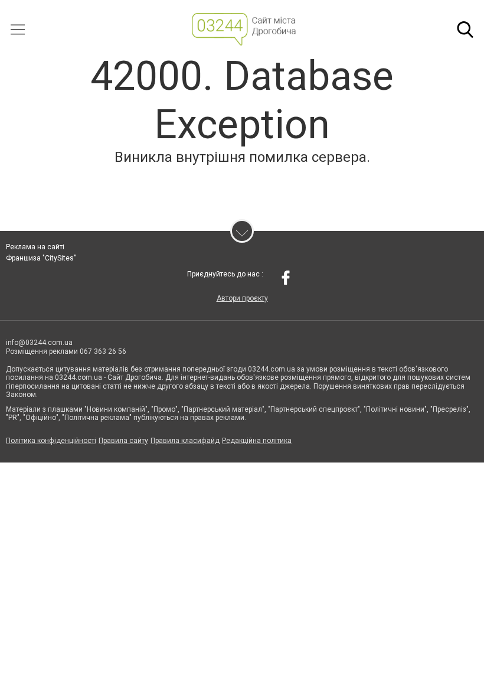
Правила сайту (123, 441)
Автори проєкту (242, 298)
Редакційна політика (257, 441)
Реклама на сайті (35, 247)
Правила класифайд (185, 441)
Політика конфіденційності (51, 441)
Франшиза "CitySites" (41, 258)
